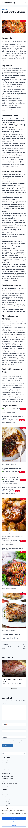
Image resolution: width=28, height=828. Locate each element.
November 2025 (6, 800)
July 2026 (4, 792)
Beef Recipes (5, 760)
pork (12, 638)
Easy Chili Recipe (6, 781)
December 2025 (6, 798)
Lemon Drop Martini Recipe (7, 646)
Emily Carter (6, 15)
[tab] (11, 688)
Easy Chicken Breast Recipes (9, 783)
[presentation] (14, 668)
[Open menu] (25, 3)
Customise (14, 821)
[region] (14, 817)
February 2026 (5, 794)
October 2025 (5, 802)
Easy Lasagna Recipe (7, 778)
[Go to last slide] (4, 673)
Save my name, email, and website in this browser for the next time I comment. (13, 741)
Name (5, 724)
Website (5, 737)
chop (8, 638)
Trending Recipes (6, 770)
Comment (5, 703)
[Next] (24, 673)
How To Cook (5, 768)
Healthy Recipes (6, 766)
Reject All (14, 825)
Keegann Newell (7, 683)
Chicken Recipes (6, 764)
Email (4, 731)
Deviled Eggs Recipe (7, 785)
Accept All (14, 818)
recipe (16, 638)
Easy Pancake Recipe (7, 776)
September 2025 (6, 804)
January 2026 (5, 796)
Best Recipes (5, 9)
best (4, 638)
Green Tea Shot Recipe (22, 646)
